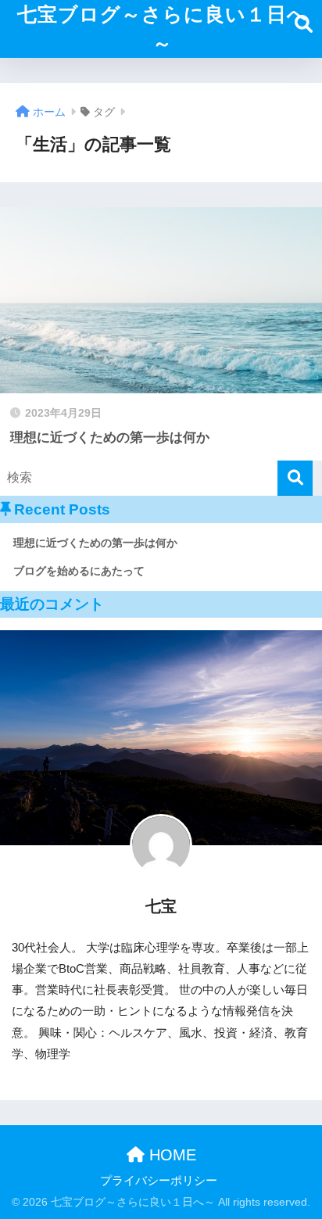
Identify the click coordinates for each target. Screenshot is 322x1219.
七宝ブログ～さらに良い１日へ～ (162, 29)
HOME (170, 1154)
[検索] (295, 478)
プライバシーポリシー (158, 1180)
